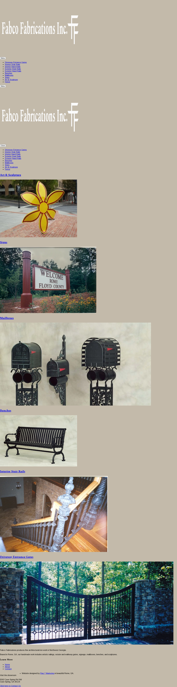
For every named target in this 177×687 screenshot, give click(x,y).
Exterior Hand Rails (13, 71)
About (7, 667)
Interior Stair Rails (12, 65)
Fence (7, 82)
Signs (7, 77)
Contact (8, 669)
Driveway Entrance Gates (16, 62)
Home (7, 665)
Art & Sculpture (11, 80)
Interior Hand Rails (12, 67)
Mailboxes (9, 75)
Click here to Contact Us (10, 686)
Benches (8, 73)
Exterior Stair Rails (13, 69)
